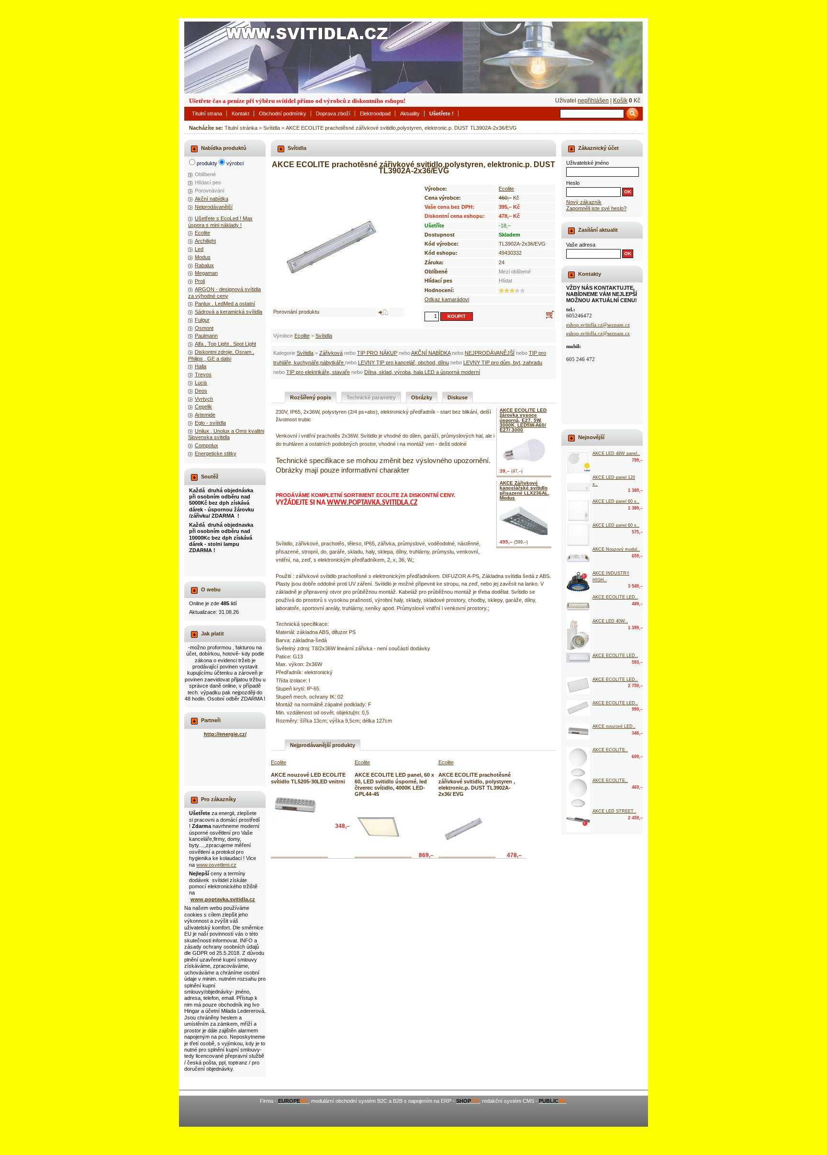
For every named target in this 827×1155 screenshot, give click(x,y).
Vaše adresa (580, 245)
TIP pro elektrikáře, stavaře (318, 372)
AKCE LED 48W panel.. (616, 453)
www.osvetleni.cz (216, 865)
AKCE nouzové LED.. (614, 726)
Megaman (206, 273)
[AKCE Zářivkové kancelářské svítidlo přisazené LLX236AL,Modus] (525, 520)
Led (199, 249)
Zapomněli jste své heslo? (596, 208)
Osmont (204, 328)
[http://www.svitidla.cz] (413, 57)
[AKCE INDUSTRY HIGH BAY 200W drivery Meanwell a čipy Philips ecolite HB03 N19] (578, 582)
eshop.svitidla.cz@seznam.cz (598, 325)
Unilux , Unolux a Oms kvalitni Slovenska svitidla (226, 434)
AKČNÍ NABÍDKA (430, 353)
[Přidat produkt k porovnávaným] (383, 312)
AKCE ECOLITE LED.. (615, 597)
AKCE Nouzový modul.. (616, 549)
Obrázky (421, 397)
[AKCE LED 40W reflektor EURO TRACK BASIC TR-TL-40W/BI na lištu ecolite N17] (578, 635)
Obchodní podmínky (282, 113)
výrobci (235, 163)
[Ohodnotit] (501, 290)
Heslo (573, 183)
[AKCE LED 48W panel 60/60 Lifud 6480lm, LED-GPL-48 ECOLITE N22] (578, 463)
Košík (620, 100)
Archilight (205, 241)
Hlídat (505, 280)
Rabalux (204, 265)
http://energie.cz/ (225, 734)
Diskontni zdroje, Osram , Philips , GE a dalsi (221, 355)
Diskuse (457, 397)
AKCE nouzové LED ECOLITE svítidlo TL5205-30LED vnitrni (308, 778)
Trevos (203, 374)
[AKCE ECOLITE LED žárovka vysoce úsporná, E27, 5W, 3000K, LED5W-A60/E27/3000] (525, 450)
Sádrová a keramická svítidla (228, 312)
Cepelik (203, 406)
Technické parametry (371, 397)
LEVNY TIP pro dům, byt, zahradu (502, 362)
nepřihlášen (593, 100)
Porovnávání (209, 190)
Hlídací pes (208, 182)
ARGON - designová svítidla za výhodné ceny (224, 292)
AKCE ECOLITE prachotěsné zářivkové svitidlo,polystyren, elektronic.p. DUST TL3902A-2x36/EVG (401, 128)
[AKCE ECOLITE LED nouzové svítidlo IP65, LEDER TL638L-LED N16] (578, 658)
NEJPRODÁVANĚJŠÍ (489, 353)
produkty (207, 163)
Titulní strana (207, 113)
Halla (200, 366)
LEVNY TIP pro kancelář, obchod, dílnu (403, 362)
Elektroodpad (375, 113)
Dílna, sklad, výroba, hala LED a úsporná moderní (422, 372)
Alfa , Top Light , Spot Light (225, 344)
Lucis (201, 382)
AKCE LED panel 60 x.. (615, 501)
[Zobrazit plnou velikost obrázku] (338, 241)
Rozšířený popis (310, 397)
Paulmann (206, 336)
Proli (200, 281)
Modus (203, 257)
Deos (201, 391)
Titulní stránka (240, 128)
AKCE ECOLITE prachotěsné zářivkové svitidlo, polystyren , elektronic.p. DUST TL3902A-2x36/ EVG (476, 784)
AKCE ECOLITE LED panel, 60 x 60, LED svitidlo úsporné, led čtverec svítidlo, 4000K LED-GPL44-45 (394, 784)
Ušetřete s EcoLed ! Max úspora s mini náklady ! (220, 221)
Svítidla (271, 128)
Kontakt (240, 113)
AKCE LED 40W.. (610, 621)
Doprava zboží (333, 113)
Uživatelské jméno (587, 163)
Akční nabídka (211, 199)
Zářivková (331, 353)
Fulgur (202, 320)
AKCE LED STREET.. (614, 811)
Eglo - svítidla (210, 423)
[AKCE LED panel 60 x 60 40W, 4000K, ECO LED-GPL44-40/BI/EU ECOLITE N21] (578, 534)
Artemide (205, 415)
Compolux (206, 445)
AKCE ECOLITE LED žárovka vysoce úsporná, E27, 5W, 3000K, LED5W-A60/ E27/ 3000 (523, 420)
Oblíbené (205, 174)
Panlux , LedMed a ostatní (225, 303)
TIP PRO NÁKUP (377, 353)
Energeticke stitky (215, 453)
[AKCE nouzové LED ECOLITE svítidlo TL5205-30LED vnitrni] (295, 805)
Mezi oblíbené (515, 271)
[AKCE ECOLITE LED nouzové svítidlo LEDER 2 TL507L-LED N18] (578, 606)
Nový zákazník (584, 202)
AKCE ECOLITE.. (610, 749)
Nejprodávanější (214, 207)
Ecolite (302, 336)
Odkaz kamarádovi (447, 299)
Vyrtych (204, 399)
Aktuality (410, 113)
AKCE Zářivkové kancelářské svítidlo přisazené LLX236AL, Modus (524, 490)
